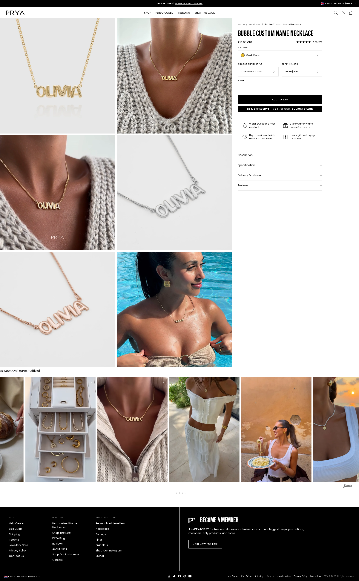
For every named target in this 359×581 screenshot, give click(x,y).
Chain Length (290, 64)
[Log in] (343, 12)
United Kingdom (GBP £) (339, 3)
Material (243, 48)
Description (245, 155)
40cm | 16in (291, 71)
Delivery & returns (249, 175)
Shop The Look (61, 533)
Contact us (16, 556)
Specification (246, 165)
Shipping (14, 534)
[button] (303, 41)
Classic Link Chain (251, 71)
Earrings (101, 534)
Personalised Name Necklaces (64, 525)
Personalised (164, 13)
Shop (147, 13)
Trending (184, 13)
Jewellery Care (18, 545)
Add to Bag (280, 99)
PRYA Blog (58, 538)
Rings (99, 540)
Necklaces (254, 24)
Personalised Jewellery (110, 523)
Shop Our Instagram (65, 554)
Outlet (100, 556)
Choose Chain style (250, 64)
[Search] (336, 12)
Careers (57, 560)
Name (241, 80)
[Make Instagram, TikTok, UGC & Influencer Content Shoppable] (348, 486)
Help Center (16, 523)
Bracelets (102, 545)
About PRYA (59, 549)
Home (241, 24)
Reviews (243, 185)
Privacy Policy (18, 550)
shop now (206, 3)
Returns (14, 540)
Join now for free (205, 544)
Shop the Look (205, 13)
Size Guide (15, 529)
